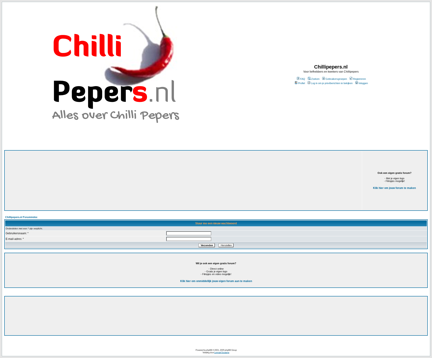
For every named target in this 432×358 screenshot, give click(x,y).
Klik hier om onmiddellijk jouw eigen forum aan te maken (216, 281)
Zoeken (315, 79)
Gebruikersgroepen (336, 79)
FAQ (302, 79)
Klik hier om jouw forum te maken (394, 188)
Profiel (301, 83)
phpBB (209, 350)
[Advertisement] (124, 180)
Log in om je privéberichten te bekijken (332, 83)
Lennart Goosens (221, 352)
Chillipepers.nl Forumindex (21, 217)
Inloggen (363, 83)
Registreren (359, 79)
